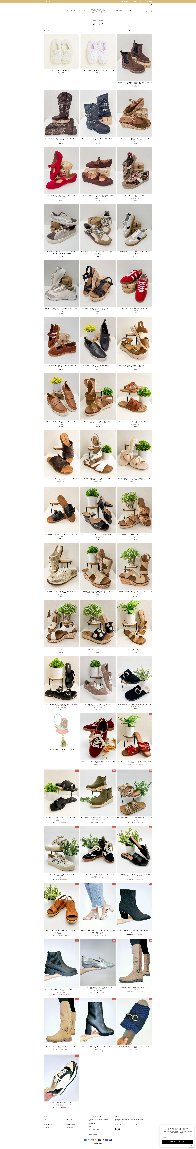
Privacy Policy (70, 1127)
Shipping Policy (70, 1124)
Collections (100, 20)
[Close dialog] (192, 1127)
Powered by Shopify (98, 1143)
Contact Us (69, 1119)
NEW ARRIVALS (72, 10)
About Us (46, 1119)
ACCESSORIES (120, 10)
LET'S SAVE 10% (177, 1142)
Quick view (61, 67)
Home (94, 20)
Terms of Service (48, 1124)
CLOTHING (82, 10)
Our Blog (46, 1127)
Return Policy (70, 1122)
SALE (130, 10)
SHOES (111, 10)
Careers (46, 1122)
